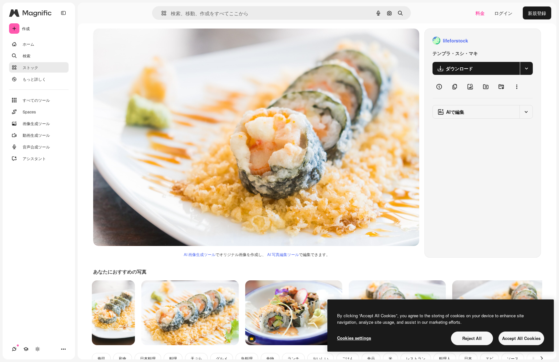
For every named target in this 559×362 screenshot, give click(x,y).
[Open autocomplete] (161, 13)
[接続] (14, 349)
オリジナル (138, 40)
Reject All (472, 338)
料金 (480, 13)
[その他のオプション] (516, 86)
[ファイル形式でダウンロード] (526, 68)
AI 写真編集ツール (283, 254)
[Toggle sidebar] (63, 13)
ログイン (503, 13)
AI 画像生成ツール (199, 254)
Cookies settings (354, 338)
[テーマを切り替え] (37, 349)
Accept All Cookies (521, 338)
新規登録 (537, 13)
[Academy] (26, 349)
